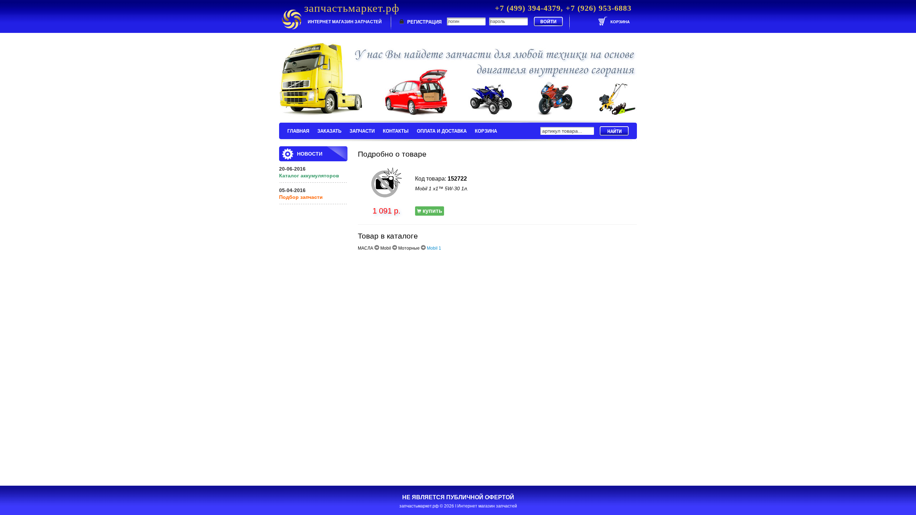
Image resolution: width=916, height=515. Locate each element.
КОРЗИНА (486, 131)
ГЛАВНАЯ (298, 131)
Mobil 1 (434, 248)
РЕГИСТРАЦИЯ (424, 22)
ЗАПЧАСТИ (362, 131)
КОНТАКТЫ (396, 131)
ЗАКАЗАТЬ (329, 131)
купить (431, 211)
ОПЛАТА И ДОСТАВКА (442, 131)
